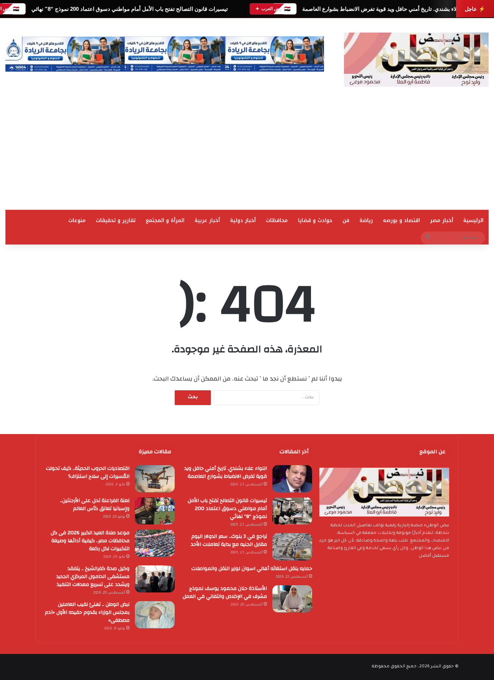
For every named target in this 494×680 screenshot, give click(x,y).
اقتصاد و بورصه (401, 220)
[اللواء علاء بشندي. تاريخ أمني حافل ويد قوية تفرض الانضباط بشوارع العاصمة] (292, 478)
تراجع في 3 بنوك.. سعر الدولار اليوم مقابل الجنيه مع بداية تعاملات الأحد (229, 540)
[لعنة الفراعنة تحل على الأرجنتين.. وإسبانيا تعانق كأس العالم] (155, 510)
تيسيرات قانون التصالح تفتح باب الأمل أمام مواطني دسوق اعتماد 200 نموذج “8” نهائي (129, 9)
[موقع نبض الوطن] (416, 60)
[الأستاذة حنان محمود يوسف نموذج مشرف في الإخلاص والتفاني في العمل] (292, 598)
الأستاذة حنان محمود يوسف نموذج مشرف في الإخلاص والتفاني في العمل (225, 592)
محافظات (277, 220)
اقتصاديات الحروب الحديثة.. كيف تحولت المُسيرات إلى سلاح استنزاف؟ (87, 472)
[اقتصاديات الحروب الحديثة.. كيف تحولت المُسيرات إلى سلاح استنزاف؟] (155, 478)
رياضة (366, 220)
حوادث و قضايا (315, 220)
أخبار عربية (207, 220)
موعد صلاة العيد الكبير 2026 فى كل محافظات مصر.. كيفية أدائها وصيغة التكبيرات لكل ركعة (90, 540)
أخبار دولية (243, 220)
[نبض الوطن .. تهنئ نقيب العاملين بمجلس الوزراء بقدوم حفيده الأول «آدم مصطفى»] (155, 614)
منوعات (77, 220)
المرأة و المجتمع (165, 220)
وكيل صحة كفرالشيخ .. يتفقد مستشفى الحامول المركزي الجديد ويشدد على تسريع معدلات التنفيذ (92, 576)
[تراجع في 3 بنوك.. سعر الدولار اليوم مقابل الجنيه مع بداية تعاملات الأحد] (292, 546)
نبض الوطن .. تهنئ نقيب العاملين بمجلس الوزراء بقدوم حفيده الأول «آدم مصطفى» (87, 612)
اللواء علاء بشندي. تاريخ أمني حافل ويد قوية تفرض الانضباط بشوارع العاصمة (387, 9)
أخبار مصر (441, 220)
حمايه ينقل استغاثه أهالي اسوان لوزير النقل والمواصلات (251, 568)
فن (345, 220)
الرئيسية (473, 220)
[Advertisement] (247, 155)
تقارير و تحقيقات (116, 220)
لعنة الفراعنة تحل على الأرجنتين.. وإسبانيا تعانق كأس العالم (94, 504)
